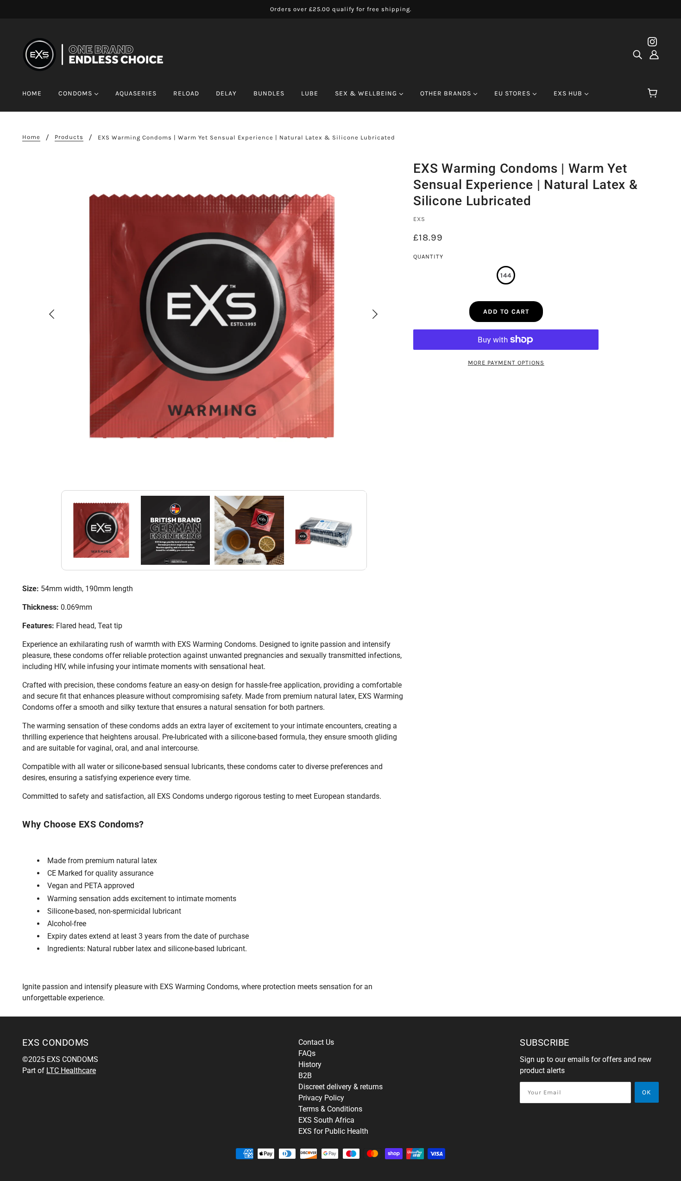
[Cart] (654, 93)
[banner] (99, 54)
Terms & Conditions (330, 1109)
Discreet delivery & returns (340, 1086)
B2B (305, 1075)
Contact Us (316, 1042)
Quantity (428, 256)
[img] (637, 54)
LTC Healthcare (71, 1070)
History (310, 1064)
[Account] (654, 54)
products (69, 137)
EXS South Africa (326, 1120)
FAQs (306, 1053)
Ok (646, 1092)
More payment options (506, 362)
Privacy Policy (321, 1097)
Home (31, 137)
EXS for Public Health (333, 1131)
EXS (419, 218)
